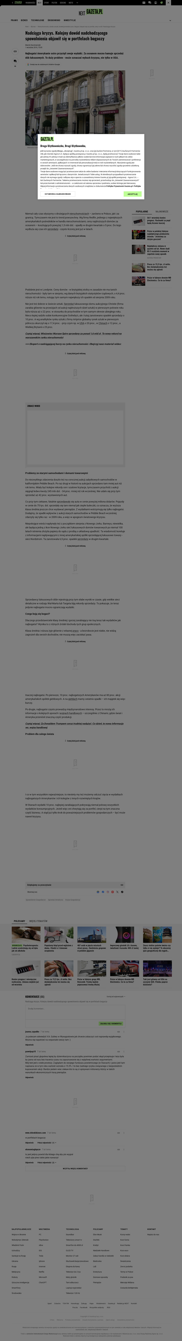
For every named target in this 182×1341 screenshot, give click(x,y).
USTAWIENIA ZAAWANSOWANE (58, 194)
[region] (91, 166)
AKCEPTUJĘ (133, 194)
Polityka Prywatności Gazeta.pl (119, 186)
